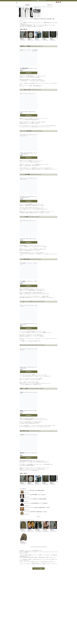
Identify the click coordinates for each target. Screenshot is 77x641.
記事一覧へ (39, 516)
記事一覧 (23, 6)
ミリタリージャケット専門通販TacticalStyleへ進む (38, 569)
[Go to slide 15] (32, 364)
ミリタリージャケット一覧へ (39, 546)
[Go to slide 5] (27, 278)
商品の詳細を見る (29, 72)
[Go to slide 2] (28, 65)
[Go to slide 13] (31, 278)
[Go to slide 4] (29, 65)
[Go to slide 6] (27, 364)
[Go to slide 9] (29, 278)
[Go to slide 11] (30, 278)
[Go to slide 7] (28, 278)
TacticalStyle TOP (18, 6)
